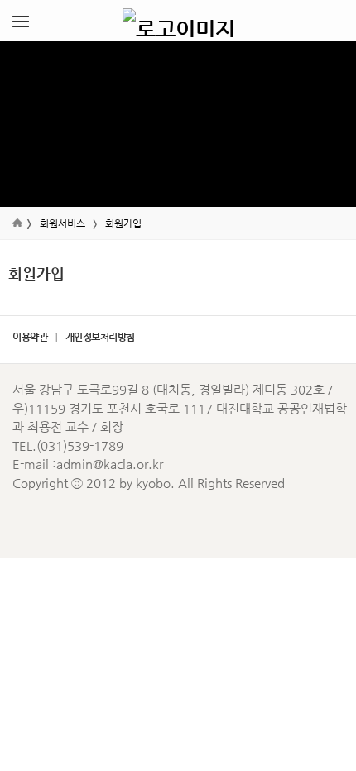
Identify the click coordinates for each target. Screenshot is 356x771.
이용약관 (29, 336)
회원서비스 (62, 223)
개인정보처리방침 (100, 336)
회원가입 (123, 223)
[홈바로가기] (179, 20)
